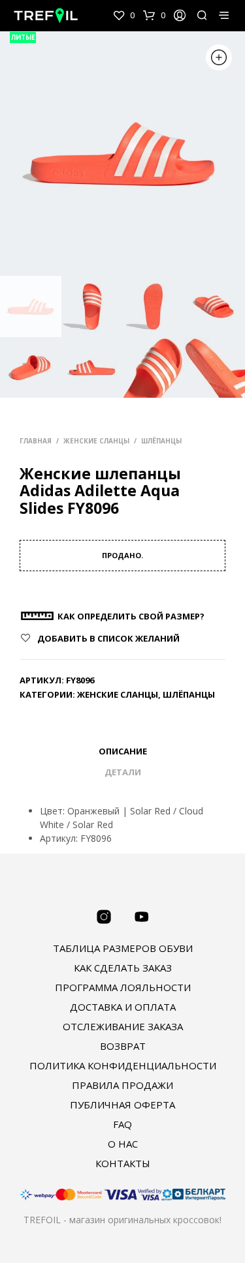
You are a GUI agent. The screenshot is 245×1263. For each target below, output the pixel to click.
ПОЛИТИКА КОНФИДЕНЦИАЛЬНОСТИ (122, 1065)
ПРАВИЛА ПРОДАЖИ (122, 1085)
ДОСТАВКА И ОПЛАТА (123, 1006)
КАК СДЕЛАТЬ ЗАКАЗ (123, 967)
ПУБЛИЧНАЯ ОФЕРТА (122, 1104)
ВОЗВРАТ (123, 1045)
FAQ (122, 1124)
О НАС (123, 1143)
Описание (123, 751)
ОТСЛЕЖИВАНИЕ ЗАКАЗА (123, 1026)
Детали (123, 772)
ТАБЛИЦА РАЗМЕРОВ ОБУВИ (123, 948)
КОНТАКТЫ (122, 1163)
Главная (36, 440)
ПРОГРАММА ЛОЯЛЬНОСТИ (123, 987)
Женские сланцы (96, 440)
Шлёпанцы (161, 440)
